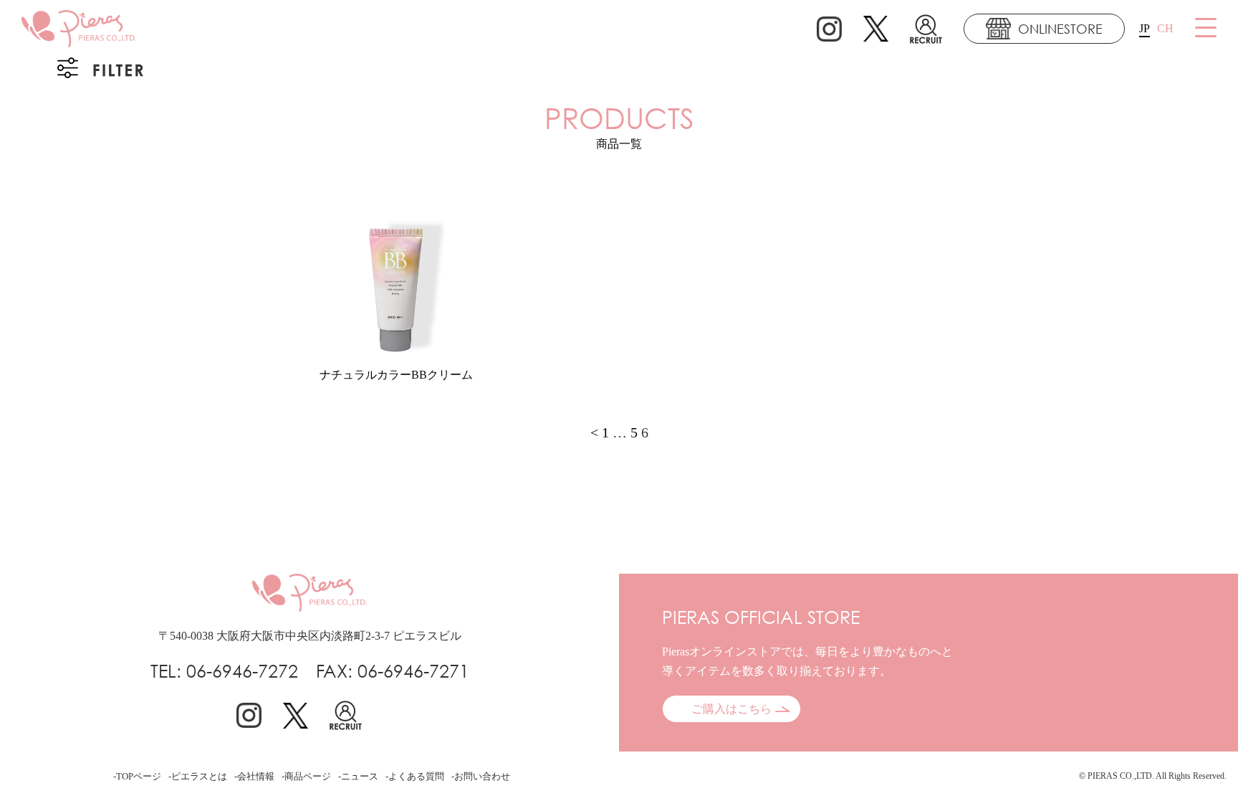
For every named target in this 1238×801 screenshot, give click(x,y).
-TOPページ (137, 776)
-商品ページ (306, 776)
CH (1165, 28)
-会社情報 (254, 776)
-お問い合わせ (480, 776)
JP (1144, 28)
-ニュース (358, 776)
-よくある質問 (414, 776)
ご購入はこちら (731, 709)
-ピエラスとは (197, 776)
